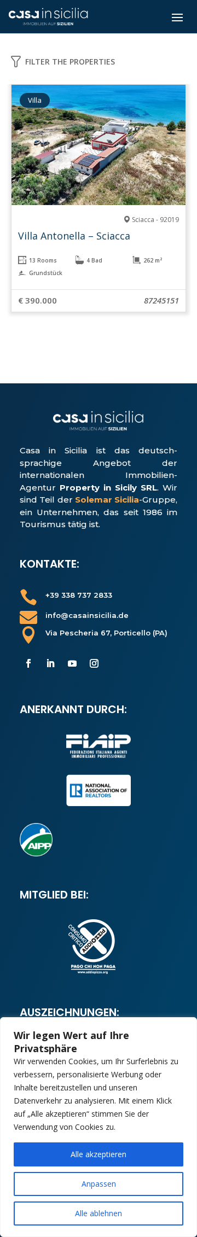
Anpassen (99, 1183)
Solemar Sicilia (107, 499)
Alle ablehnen (98, 1213)
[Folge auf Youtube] (72, 663)
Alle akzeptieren (98, 1154)
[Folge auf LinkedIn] (50, 663)
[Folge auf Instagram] (94, 663)
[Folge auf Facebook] (28, 663)
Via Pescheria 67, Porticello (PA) (106, 632)
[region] (98, 1127)
